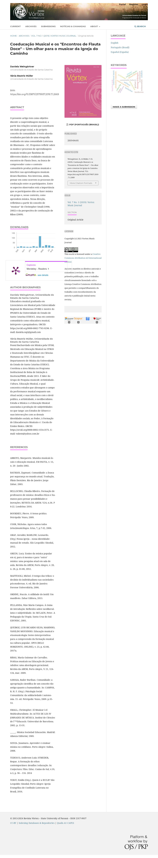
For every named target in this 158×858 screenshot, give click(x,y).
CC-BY (13, 822)
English (114, 42)
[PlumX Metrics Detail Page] (15, 270)
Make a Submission (124, 107)
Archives (30, 26)
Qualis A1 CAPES (65, 822)
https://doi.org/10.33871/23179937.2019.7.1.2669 (34, 94)
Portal (122, 4)
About (94, 26)
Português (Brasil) (120, 47)
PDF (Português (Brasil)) (84, 124)
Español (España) (120, 52)
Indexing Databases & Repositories (36, 822)
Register (133, 4)
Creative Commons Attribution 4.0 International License (83, 258)
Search (141, 26)
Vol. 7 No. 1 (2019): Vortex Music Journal (53, 36)
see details (43, 275)
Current (15, 26)
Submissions (48, 26)
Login (145, 4)
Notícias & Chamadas (73, 26)
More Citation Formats (81, 183)
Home (13, 36)
